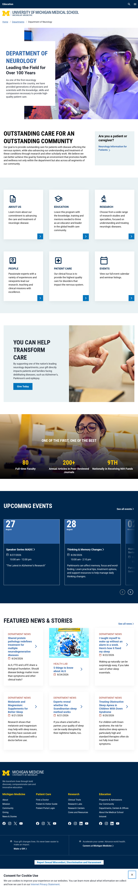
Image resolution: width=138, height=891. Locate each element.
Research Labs (75, 804)
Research (73, 794)
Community (7, 808)
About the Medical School (111, 812)
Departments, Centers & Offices (113, 808)
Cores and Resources (78, 812)
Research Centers (76, 808)
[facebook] (4, 823)
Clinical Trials (74, 800)
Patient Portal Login (45, 808)
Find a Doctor (42, 800)
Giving (5, 812)
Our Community (106, 804)
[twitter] (15, 823)
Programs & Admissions (110, 800)
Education (105, 794)
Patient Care (43, 794)
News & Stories (9, 816)
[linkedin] (81, 823)
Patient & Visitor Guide (46, 804)
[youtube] (21, 823)
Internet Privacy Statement (45, 884)
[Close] (132, 875)
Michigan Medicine (13, 794)
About (5, 800)
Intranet (102, 816)
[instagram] (9, 823)
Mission (6, 804)
